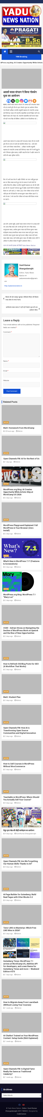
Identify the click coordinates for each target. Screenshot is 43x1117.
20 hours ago (9, 431)
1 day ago (8, 462)
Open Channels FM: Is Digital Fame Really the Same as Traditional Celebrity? (19, 1071)
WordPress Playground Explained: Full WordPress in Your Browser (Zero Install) (20, 528)
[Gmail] (30, 101)
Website (6, 380)
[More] (34, 101)
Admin (20, 431)
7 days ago (9, 975)
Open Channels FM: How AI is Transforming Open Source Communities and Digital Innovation (19, 730)
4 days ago (9, 803)
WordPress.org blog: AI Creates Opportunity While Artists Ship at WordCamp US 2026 (18, 492)
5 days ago (9, 934)
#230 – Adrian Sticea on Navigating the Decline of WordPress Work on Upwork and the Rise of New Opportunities (21, 630)
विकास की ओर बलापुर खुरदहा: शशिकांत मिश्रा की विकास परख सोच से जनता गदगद (22, 298)
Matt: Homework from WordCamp (18, 428)
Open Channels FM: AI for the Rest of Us (21, 458)
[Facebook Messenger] (26, 101)
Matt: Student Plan (12, 697)
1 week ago (9, 1008)
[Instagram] (21, 101)
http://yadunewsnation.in (13, 286)
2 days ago (9, 498)
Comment (7, 332)
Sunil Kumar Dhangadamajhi (26, 267)
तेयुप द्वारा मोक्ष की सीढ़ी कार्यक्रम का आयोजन (18, 830)
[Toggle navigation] (11, 51)
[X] (13, 101)
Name (6, 361)
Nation (6, 422)
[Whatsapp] (17, 101)
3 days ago (9, 700)
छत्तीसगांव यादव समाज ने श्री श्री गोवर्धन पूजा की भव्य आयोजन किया (21, 308)
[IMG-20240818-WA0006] (21, 250)
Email (5, 371)
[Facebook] (9, 101)
